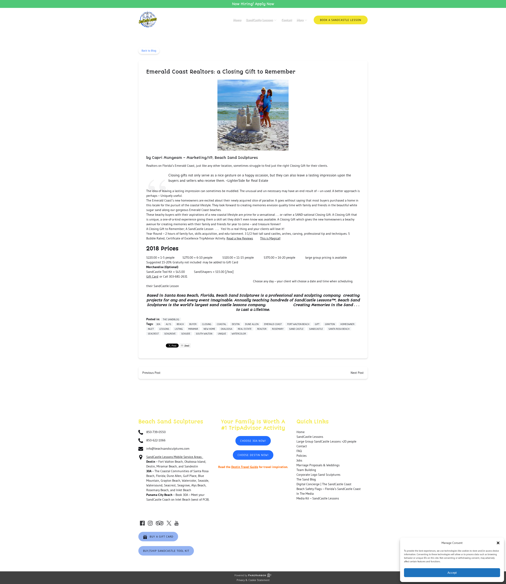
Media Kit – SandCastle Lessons (317, 498)
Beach (180, 324)
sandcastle (316, 328)
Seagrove (170, 333)
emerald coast (273, 324)
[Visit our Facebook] (142, 523)
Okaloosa (226, 328)
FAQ (299, 451)
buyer (192, 324)
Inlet (151, 328)
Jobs (299, 460)
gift (317, 324)
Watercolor (239, 333)
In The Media (305, 493)
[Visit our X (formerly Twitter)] (169, 523)
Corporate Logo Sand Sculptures (318, 475)
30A (158, 324)
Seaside (185, 333)
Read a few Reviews (240, 238)
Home (237, 20)
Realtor (261, 328)
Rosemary (278, 328)
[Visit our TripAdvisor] (159, 523)
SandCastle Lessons (309, 437)
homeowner (347, 324)
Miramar (193, 328)
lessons (164, 328)
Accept (452, 572)
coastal (221, 324)
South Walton (204, 333)
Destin (236, 324)
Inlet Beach (182, 499)
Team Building (306, 470)
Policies (301, 456)
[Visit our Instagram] (150, 523)
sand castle (296, 328)
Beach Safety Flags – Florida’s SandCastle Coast (328, 489)
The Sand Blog (306, 479)
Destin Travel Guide (244, 467)
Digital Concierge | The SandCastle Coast (323, 484)
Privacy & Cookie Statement (253, 580)
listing (179, 328)
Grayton (330, 324)
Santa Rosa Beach (339, 328)
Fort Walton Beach (298, 324)
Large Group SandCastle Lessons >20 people (326, 441)
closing (206, 324)
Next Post (357, 373)
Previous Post (151, 373)
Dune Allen (252, 324)
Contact (286, 20)
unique (222, 333)
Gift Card (152, 276)
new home (209, 328)
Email (186, 345)
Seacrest (153, 333)
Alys (168, 324)
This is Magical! (270, 238)
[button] (498, 543)
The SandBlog (171, 319)
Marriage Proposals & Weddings (318, 465)
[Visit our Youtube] (176, 523)
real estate (245, 328)
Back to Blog (149, 50)
